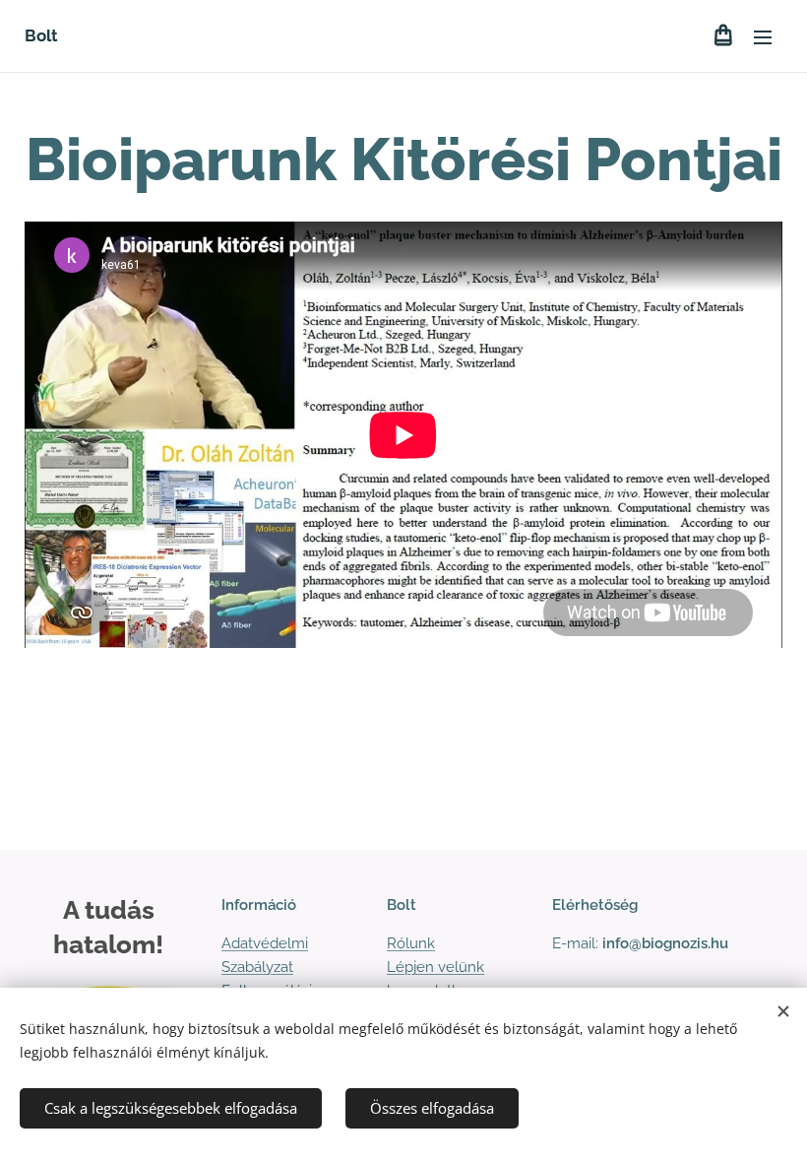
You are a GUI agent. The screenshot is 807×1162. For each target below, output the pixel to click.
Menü (762, 36)
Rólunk (411, 943)
